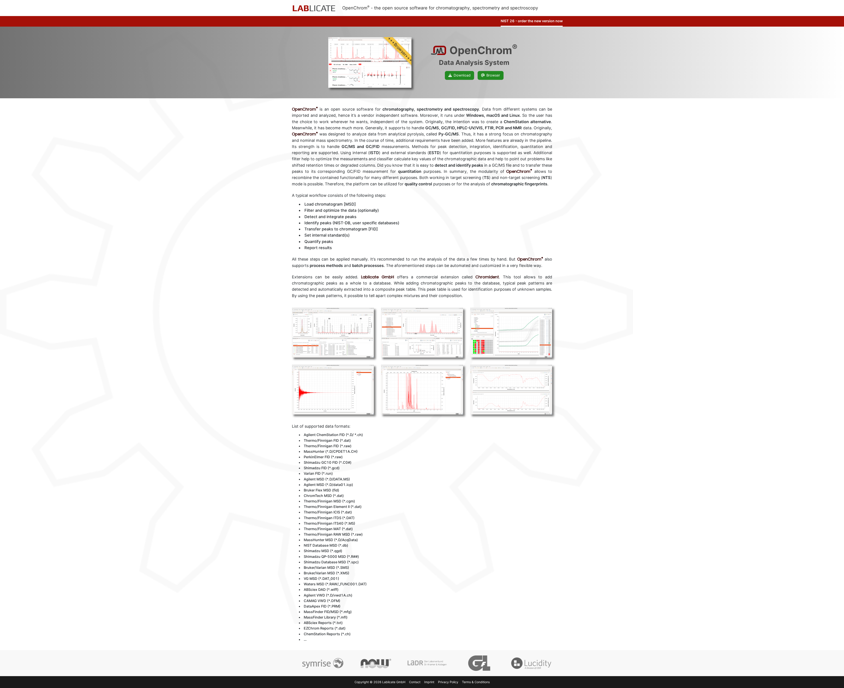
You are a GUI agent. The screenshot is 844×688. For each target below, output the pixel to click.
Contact (414, 682)
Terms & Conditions (476, 682)
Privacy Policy (448, 682)
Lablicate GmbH (377, 277)
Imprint (429, 682)
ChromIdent (487, 277)
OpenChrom (305, 109)
